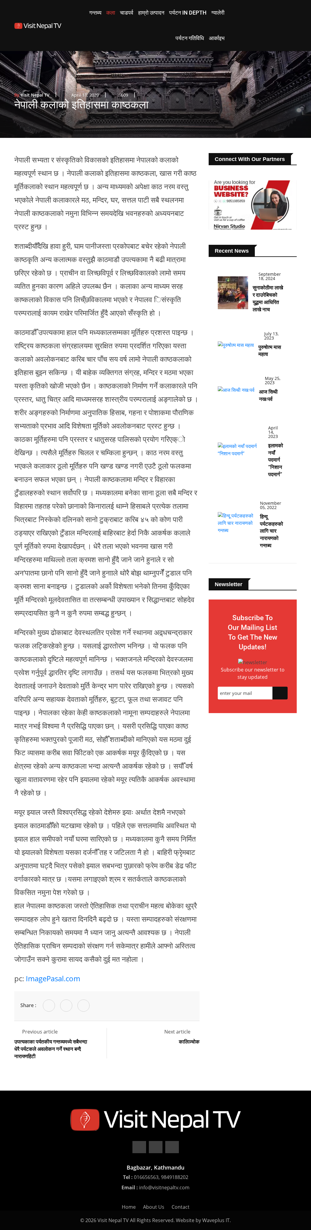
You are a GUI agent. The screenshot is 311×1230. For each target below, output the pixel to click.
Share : (28, 1005)
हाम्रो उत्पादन (151, 12)
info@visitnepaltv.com (164, 1187)
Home (129, 1207)
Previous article (40, 1031)
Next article (178, 1031)
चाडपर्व (126, 12)
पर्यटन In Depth (188, 12)
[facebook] (139, 1147)
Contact (181, 1207)
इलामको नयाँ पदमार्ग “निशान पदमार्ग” (275, 459)
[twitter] (155, 1147)
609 (124, 95)
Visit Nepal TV (32, 95)
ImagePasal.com (53, 978)
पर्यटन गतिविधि (190, 38)
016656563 (146, 1177)
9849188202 (174, 1177)
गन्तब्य (95, 12)
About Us (153, 1207)
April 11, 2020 (85, 95)
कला (110, 12)
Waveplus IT (216, 1220)
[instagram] (172, 1147)
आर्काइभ (216, 38)
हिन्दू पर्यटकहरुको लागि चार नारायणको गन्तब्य (271, 531)
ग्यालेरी (217, 12)
